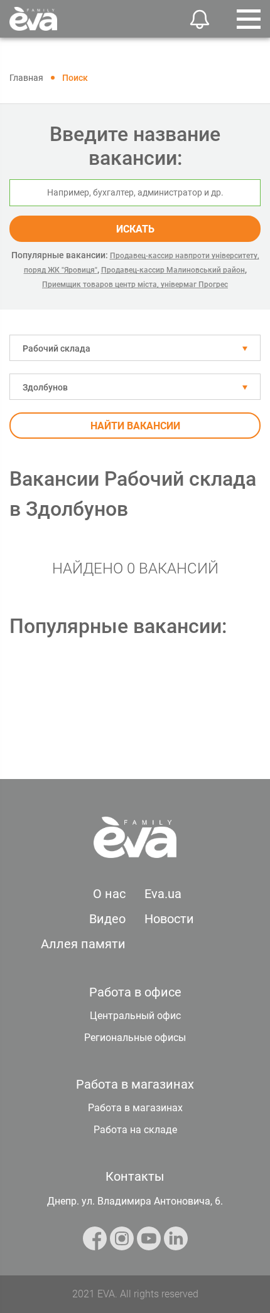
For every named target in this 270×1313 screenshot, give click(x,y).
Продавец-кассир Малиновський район (173, 270)
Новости (169, 918)
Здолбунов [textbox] (45, 387)
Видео (107, 918)
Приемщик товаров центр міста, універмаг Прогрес (135, 284)
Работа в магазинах (135, 1108)
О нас (109, 893)
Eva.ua (162, 893)
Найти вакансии (135, 426)
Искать (135, 229)
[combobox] (135, 348)
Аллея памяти (83, 943)
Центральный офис (135, 1016)
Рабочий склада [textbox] (56, 348)
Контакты (135, 1176)
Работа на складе (135, 1130)
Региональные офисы (135, 1038)
